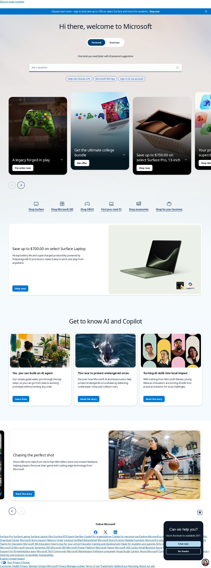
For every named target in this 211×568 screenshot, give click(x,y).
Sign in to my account (131, 78)
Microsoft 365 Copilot (126, 547)
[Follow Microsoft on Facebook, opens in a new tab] (95, 532)
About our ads (147, 566)
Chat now (183, 544)
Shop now (155, 11)
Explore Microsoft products (154, 536)
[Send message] (177, 67)
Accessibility (31, 555)
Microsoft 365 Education (36, 544)
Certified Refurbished (85, 540)
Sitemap (33, 566)
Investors (203, 551)
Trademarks (107, 566)
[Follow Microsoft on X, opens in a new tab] (105, 532)
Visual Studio (123, 551)
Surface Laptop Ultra (42, 536)
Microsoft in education (157, 540)
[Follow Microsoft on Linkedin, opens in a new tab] (115, 532)
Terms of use (92, 566)
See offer (82, 163)
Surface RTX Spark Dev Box (69, 536)
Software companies (104, 551)
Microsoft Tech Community (51, 551)
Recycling (133, 566)
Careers (135, 551)
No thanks (183, 551)
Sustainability (46, 555)
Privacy (62, 566)
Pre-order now (23, 167)
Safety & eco (121, 566)
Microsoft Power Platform (80, 547)
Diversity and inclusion (12, 555)
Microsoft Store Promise (110, 540)
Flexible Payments (135, 540)
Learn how (21, 399)
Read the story (88, 399)
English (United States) (12, 558)
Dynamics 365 (42, 547)
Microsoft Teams (105, 547)
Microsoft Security (24, 547)
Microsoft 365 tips (105, 78)
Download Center (9, 540)
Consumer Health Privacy (14, 566)
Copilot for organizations (98, 536)
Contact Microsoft (48, 566)
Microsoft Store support (33, 540)
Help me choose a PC (79, 78)
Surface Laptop (21, 536)
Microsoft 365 (58, 547)
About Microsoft (149, 551)
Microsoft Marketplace (79, 551)
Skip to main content (12, 1)
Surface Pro (6, 536)
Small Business (147, 547)
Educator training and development (100, 544)
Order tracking (65, 540)
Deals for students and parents (138, 544)
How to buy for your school (66, 544)
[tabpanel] (105, 178)
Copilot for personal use (125, 536)
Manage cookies (76, 566)
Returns (51, 540)
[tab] (96, 42)
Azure (159, 547)
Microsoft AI (6, 547)
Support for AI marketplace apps (18, 551)
